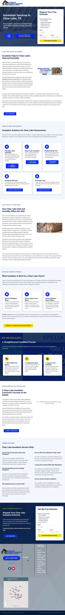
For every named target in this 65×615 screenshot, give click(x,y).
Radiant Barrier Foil (45, 24)
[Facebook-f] (9, 568)
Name (41, 30)
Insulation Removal (45, 25)
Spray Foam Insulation (46, 22)
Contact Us (11, 563)
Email (41, 35)
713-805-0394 (42, 456)
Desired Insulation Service (46, 19)
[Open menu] (62, 3)
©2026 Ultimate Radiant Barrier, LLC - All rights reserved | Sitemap (13, 612)
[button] (28, 560)
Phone (52, 35)
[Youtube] (13, 568)
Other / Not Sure (45, 27)
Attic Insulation (44, 20)
